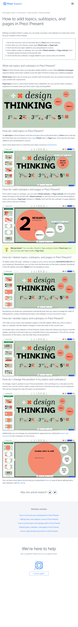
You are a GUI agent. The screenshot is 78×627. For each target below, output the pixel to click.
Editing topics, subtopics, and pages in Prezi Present (39, 527)
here (47, 480)
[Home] (12, 3)
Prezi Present (21, 13)
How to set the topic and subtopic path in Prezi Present (39, 523)
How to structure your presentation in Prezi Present (39, 515)
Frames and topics (44, 13)
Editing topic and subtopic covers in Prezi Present (39, 519)
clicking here (52, 145)
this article (21, 483)
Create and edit (32, 13)
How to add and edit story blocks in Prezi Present (39, 531)
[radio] (50, 492)
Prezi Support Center (9, 13)
